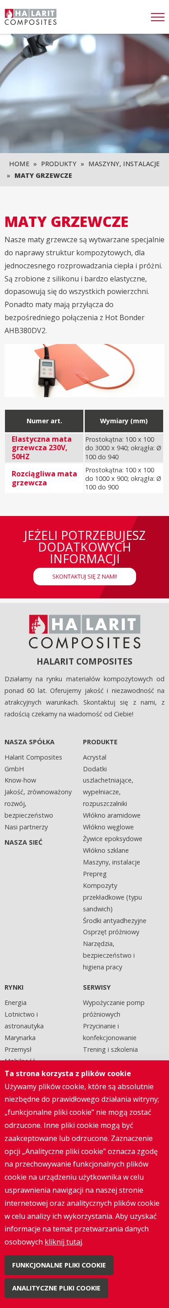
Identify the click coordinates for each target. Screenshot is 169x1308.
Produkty (59, 163)
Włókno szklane (106, 850)
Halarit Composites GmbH (33, 763)
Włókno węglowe (108, 827)
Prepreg (95, 873)
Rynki (14, 987)
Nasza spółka (30, 742)
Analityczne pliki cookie (56, 1288)
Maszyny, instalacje (124, 163)
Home (19, 163)
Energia (16, 1002)
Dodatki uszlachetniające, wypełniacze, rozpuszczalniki (108, 786)
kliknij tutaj (63, 1242)
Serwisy (97, 987)
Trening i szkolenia (110, 1049)
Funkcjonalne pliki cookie (59, 1265)
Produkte (100, 742)
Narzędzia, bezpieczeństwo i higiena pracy (109, 955)
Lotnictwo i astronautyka (24, 1020)
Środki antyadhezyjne (114, 920)
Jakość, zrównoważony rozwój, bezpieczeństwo (38, 803)
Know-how (20, 780)
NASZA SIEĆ (23, 842)
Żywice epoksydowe (112, 838)
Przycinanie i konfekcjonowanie (110, 1032)
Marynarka (20, 1037)
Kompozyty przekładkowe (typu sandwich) (112, 897)
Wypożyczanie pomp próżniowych (114, 1008)
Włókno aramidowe (112, 815)
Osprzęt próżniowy (111, 932)
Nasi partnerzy (26, 827)
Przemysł (18, 1049)
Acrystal (94, 757)
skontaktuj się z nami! (84, 576)
